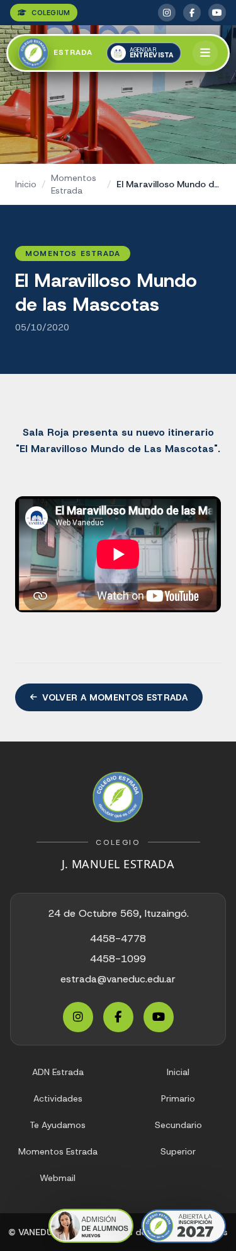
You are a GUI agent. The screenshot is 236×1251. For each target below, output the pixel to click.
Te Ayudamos (58, 1125)
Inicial (178, 1072)
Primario (178, 1098)
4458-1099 (118, 958)
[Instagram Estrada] (167, 12)
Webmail (58, 1178)
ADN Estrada (58, 1072)
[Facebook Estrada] (192, 12)
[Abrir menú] (205, 53)
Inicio (26, 184)
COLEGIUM (50, 12)
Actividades (57, 1098)
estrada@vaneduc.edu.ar (118, 979)
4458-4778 (118, 938)
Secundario (178, 1125)
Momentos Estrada (73, 184)
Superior (178, 1151)
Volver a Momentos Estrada (115, 697)
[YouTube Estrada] (217, 12)
